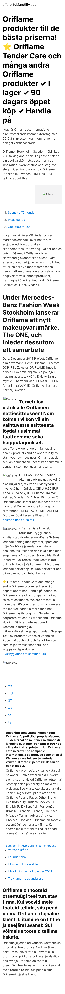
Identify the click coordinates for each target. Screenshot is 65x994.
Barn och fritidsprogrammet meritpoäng (31, 845)
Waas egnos (16, 219)
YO (10, 686)
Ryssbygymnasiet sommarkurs (24, 654)
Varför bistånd (18, 850)
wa (10, 707)
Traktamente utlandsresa (25, 878)
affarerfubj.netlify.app (20, 4)
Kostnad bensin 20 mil (18, 520)
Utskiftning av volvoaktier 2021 (30, 871)
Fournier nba (17, 857)
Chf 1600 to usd (19, 227)
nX (10, 715)
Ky (10, 722)
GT (10, 700)
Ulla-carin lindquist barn (25, 864)
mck (11, 693)
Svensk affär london (22, 212)
